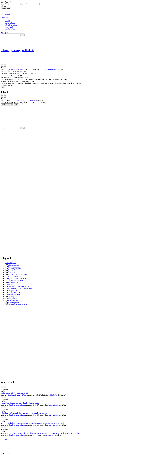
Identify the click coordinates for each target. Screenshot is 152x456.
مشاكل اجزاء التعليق (15, 269)
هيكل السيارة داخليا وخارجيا (16, 278)
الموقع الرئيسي (10, 29)
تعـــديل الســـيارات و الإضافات (18, 286)
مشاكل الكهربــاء (14, 267)
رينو (6, 439)
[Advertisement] (63, 41)
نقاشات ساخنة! (10, 23)
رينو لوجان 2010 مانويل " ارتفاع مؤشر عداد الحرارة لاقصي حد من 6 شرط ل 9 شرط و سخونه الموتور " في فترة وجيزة (41, 433)
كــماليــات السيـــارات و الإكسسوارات (20, 288)
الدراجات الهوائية (13, 300)
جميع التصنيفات (10, 263)
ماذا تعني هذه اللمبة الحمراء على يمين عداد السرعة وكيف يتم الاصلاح (24, 413)
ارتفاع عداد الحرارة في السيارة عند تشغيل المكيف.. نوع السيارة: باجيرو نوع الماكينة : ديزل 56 (32, 423)
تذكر (4, 6)
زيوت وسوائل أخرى (14, 292)
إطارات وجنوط (13, 282)
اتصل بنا (7, 453)
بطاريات (10, 284)
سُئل (45, 69)
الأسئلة (7, 21)
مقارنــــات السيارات (15, 290)
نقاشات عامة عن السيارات (16, 69)
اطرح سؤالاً (9, 27)
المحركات (11, 272)
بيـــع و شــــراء (13, 302)
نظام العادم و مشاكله (14, 276)
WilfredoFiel (53, 395)
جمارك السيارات (13, 296)
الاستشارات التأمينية (14, 294)
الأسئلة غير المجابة (11, 25)
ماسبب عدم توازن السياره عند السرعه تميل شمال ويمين (20, 403)
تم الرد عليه (22, 100)
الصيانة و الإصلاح (13, 265)
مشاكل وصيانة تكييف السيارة (18, 274)
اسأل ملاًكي (5, 17)
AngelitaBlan (52, 405)
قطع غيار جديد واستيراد (15, 280)
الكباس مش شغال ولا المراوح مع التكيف (15, 393)
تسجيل (7, 14)
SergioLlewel (49, 435)
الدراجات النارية (12, 298)
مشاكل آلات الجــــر (15, 271)
